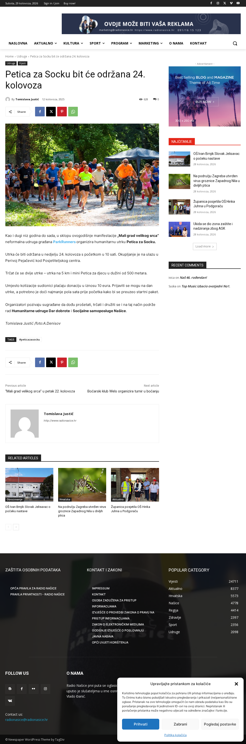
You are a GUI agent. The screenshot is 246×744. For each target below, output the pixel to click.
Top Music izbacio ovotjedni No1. (205, 286)
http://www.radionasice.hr (60, 420)
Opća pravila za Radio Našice (33, 588)
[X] (225, 3)
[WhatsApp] (73, 111)
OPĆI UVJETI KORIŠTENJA (110, 642)
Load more (203, 246)
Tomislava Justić (27, 99)
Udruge (22, 56)
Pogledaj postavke (220, 724)
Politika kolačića (175, 735)
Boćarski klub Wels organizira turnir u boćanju (123, 391)
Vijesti (22, 63)
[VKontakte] (10, 701)
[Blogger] (10, 689)
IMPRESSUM (101, 588)
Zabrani (180, 724)
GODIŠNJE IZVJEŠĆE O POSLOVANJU (118, 630)
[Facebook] (211, 3)
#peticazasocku (29, 339)
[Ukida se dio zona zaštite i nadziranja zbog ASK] (179, 229)
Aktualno (118, 499)
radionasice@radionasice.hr (26, 719)
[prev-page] (8, 527)
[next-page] (16, 527)
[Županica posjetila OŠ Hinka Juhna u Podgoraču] (135, 485)
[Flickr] (33, 689)
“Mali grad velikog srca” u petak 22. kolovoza (40, 391)
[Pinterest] (62, 111)
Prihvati (141, 724)
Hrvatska (65, 499)
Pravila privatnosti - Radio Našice (37, 594)
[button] (236, 683)
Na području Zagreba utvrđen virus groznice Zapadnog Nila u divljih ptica (82, 511)
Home (9, 56)
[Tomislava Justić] (8, 99)
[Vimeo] (231, 3)
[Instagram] (218, 3)
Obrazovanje (14, 499)
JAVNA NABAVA (102, 636)
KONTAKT (99, 594)
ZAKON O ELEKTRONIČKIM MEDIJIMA (118, 624)
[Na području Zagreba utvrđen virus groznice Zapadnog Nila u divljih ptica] (82, 485)
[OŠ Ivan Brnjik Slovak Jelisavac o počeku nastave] (29, 485)
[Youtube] (238, 3)
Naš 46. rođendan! (193, 277)
